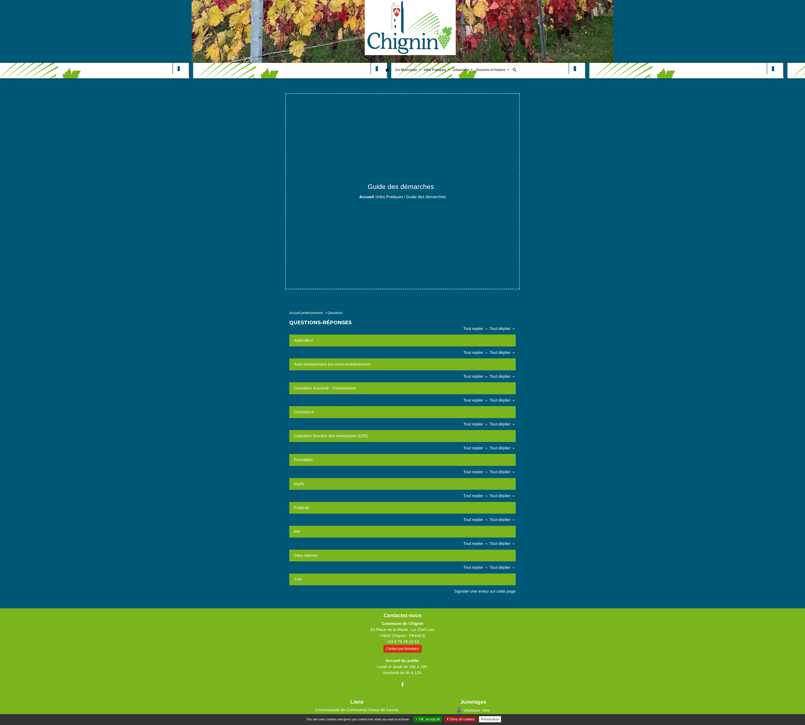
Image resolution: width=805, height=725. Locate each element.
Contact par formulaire (402, 648)
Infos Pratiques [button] (435, 70)
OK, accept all (429, 719)
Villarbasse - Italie (476, 710)
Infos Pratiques (389, 197)
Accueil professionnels (306, 313)
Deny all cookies (462, 719)
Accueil (366, 197)
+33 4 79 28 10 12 (402, 641)
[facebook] (402, 684)
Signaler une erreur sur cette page (485, 591)
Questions (335, 313)
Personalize (490, 719)
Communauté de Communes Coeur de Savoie (357, 710)
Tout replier (475, 328)
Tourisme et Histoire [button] (491, 70)
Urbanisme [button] (461, 70)
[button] (387, 71)
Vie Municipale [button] (406, 70)
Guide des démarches (426, 197)
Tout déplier (502, 328)
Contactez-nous (402, 615)
